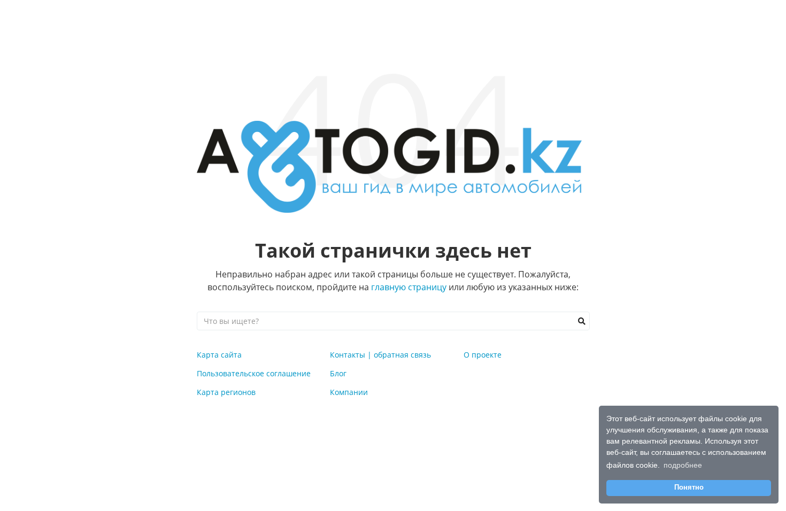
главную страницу (408, 287)
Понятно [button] (689, 487)
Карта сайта (219, 355)
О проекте (483, 355)
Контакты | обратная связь (380, 355)
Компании (349, 392)
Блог (338, 373)
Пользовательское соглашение (254, 373)
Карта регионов (226, 392)
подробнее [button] (683, 465)
